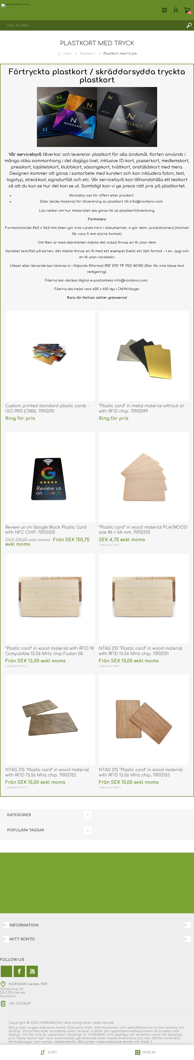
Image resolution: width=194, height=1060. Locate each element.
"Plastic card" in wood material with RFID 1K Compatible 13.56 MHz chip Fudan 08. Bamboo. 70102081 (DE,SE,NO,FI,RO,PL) (49, 653)
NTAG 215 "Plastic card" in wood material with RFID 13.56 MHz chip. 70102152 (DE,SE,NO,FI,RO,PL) (47, 775)
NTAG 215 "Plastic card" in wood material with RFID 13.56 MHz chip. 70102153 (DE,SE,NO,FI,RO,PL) (140, 775)
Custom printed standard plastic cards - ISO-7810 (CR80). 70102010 (47, 409)
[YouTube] (32, 971)
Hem (67, 53)
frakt (116, 545)
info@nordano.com (146, 201)
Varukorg (187, 10)
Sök (189, 25)
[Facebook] (19, 971)
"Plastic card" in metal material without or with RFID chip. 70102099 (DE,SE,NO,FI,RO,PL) (141, 411)
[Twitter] (6, 971)
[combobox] (92, 25)
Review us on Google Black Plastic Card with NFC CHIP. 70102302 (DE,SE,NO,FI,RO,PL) (45, 532)
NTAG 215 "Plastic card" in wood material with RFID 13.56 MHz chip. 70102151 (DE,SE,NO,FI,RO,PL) (140, 653)
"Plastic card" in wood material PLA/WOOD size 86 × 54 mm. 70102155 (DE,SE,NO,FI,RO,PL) (143, 532)
